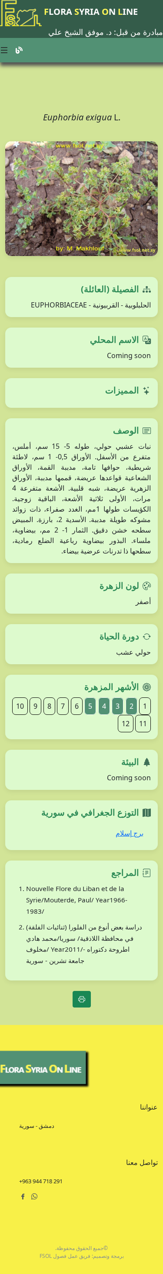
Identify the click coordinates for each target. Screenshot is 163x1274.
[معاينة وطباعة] (82, 999)
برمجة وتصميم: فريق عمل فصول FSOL (82, 1256)
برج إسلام (129, 833)
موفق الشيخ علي (76, 32)
